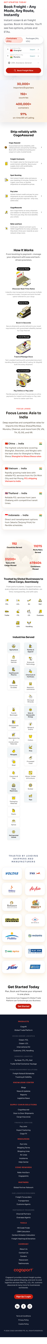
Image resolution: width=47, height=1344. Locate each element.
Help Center (24, 1162)
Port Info (23, 1144)
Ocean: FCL (23, 1040)
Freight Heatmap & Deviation (23, 1239)
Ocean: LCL (23, 1043)
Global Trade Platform (23, 1030)
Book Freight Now (25, 70)
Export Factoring (23, 1130)
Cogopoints (23, 1176)
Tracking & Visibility (23, 1077)
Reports (23, 1095)
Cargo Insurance (23, 1117)
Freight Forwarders (23, 1197)
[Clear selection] (38, 49)
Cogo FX (23, 1134)
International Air (23, 1047)
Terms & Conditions (23, 1316)
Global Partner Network (23, 1187)
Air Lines (23, 1155)
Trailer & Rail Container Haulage (23, 1064)
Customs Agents (23, 1204)
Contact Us (23, 1253)
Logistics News (23, 1098)
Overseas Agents (23, 1218)
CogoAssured (23, 1110)
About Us (23, 1249)
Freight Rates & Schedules (23, 1073)
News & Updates (23, 1091)
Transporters (23, 1201)
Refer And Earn (23, 1172)
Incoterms (23, 1158)
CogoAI (23, 1027)
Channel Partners (23, 1214)
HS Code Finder (23, 1228)
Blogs (23, 1087)
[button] (23, 49)
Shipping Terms (23, 1148)
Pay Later (23, 1126)
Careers (23, 1256)
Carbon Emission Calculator (23, 1235)
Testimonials (23, 1263)
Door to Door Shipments (23, 1113)
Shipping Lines (23, 1151)
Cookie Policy (23, 1324)
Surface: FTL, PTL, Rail (23, 1060)
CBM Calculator (23, 1232)
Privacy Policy (23, 1320)
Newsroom (23, 1260)
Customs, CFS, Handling (23, 1051)
